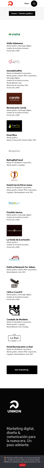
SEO (26, 85)
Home (14, 13)
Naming (25, 327)
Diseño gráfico (12, 46)
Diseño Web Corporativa (27, 76)
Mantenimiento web (14, 83)
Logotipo (21, 165)
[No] (41, 462)
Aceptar (22, 465)
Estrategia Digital (24, 46)
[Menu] (34, 3)
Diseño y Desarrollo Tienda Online (19, 140)
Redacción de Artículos (15, 85)
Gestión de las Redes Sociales (17, 48)
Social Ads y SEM (13, 51)
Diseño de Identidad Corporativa (19, 73)
